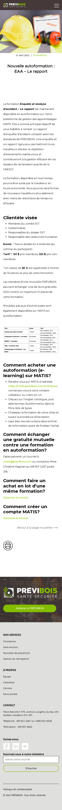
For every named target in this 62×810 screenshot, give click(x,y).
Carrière (7, 688)
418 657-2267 (23, 721)
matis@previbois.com (17, 461)
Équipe (7, 676)
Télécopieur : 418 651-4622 (17, 727)
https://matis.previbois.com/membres (32, 386)
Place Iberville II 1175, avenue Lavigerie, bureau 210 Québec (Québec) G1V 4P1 (30, 713)
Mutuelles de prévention (16, 653)
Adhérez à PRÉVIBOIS (30, 608)
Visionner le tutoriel (15, 518)
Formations (9, 641)
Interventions (10, 647)
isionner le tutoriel (16, 497)
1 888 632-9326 (43, 721)
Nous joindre (10, 694)
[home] (14, 5)
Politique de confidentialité (17, 789)
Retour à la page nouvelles (34, 527)
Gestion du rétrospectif (16, 659)
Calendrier (9, 682)
